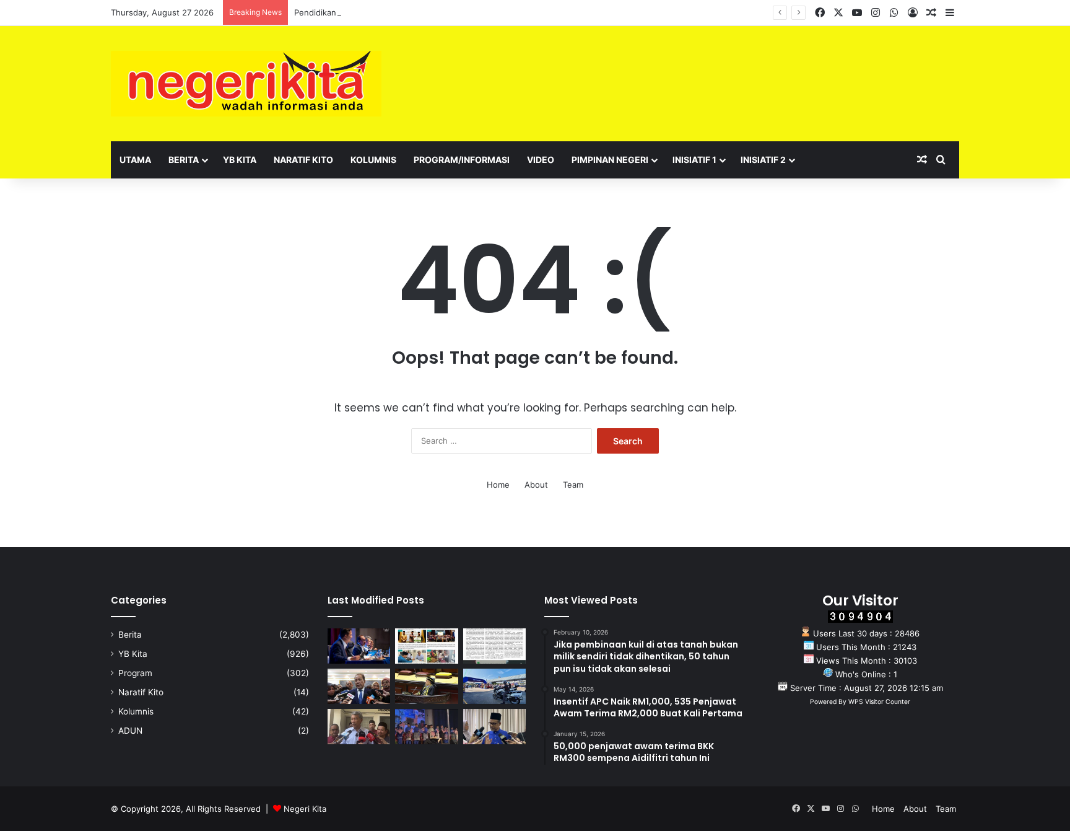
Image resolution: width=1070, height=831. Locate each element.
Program (135, 673)
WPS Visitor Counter (879, 702)
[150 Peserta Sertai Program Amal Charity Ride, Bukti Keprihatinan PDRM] (494, 686)
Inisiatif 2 (763, 159)
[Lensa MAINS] (426, 646)
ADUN (130, 731)
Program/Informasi (462, 159)
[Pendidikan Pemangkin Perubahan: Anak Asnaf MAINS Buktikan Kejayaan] (494, 646)
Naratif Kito (303, 159)
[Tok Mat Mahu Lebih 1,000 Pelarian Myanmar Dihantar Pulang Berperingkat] (359, 726)
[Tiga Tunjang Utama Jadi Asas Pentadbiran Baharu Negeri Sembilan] (426, 726)
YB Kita (239, 159)
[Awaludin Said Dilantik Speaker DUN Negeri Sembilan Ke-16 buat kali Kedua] (426, 686)
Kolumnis (373, 159)
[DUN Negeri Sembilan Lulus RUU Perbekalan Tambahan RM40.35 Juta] (359, 686)
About (536, 485)
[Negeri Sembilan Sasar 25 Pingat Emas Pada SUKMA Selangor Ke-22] (494, 726)
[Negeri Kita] (246, 84)
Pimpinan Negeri (610, 159)
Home (498, 485)
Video (540, 159)
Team (573, 485)
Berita (183, 159)
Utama (135, 159)
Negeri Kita (305, 809)
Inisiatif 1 (694, 159)
